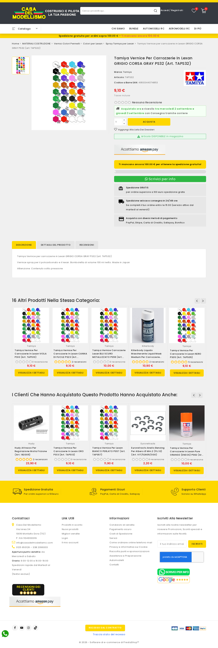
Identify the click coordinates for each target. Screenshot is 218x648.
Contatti (114, 564)
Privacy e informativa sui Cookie (128, 547)
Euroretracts (148, 443)
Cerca (155, 11)
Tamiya (127, 72)
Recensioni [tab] (87, 244)
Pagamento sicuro (120, 529)
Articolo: (119, 77)
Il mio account (70, 542)
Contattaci (20, 518)
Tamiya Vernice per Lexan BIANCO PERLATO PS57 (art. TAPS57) (108, 451)
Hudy (31, 443)
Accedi (165, 10)
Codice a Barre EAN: (126, 82)
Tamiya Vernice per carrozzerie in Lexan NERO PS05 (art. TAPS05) (185, 354)
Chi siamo (118, 28)
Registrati (177, 10)
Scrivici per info (161, 179)
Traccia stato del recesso (109, 634)
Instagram (29, 628)
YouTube (22, 628)
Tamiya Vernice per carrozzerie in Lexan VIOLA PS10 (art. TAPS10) (30, 354)
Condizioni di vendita (122, 524)
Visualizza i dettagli (31, 372)
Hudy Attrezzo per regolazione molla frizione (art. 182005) (31, 451)
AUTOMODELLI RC (153, 28)
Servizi (113, 538)
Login (65, 538)
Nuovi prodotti (70, 529)
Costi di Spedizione (121, 533)
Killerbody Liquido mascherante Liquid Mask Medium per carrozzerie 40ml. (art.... (146, 355)
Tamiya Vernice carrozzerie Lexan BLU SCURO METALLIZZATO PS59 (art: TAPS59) (109, 355)
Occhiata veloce (45, 314)
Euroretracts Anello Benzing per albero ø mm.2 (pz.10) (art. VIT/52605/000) (148, 451)
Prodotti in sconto (72, 524)
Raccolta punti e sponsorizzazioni (130, 551)
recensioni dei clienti (28, 588)
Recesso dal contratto (105, 627)
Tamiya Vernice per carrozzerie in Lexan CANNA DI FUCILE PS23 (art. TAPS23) (70, 355)
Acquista (149, 121)
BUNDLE (133, 28)
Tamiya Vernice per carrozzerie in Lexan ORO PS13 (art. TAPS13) (68, 451)
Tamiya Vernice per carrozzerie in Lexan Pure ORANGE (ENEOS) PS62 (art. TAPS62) (186, 453)
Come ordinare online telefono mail (131, 542)
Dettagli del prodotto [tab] (56, 244)
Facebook (15, 628)
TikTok (35, 628)
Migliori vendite (71, 533)
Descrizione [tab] (24, 244)
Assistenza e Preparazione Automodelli (126, 558)
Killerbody (148, 346)
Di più (197, 28)
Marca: (118, 72)
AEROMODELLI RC (179, 28)
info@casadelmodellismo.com (34, 542)
